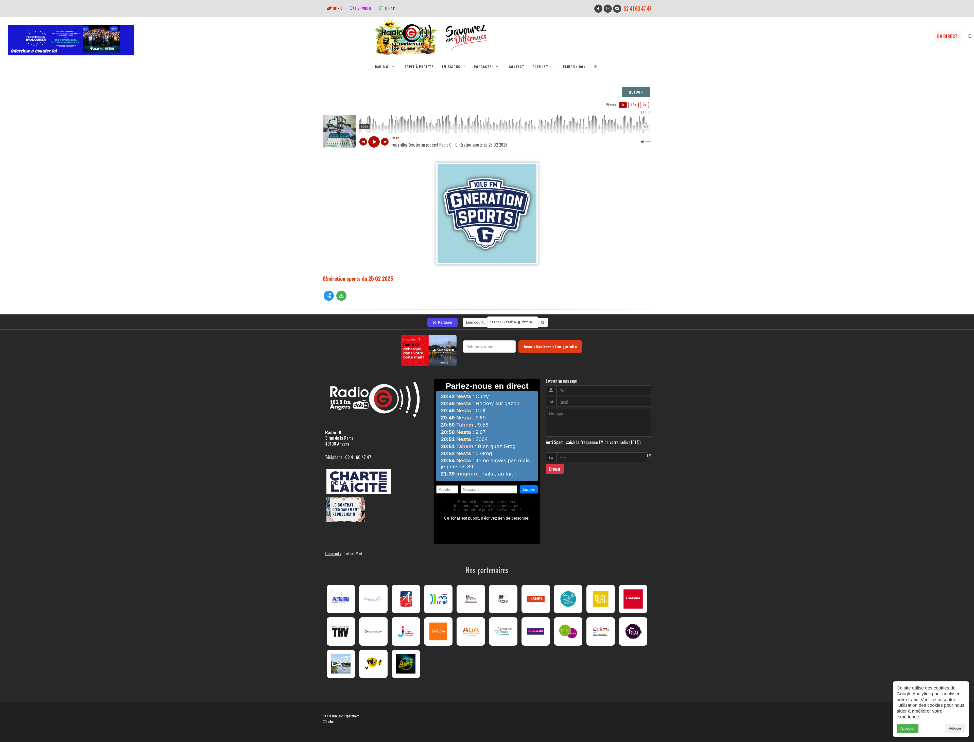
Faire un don (574, 66)
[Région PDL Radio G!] (438, 599)
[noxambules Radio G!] (536, 631)
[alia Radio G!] (471, 631)
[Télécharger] (341, 296)
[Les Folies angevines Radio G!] (633, 631)
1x (623, 104)
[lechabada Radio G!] (633, 599)
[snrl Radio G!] (536, 599)
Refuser (955, 728)
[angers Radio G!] (406, 599)
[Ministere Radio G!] (471, 599)
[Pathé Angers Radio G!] (373, 664)
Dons (337, 8)
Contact (516, 66)
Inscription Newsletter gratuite (550, 346)
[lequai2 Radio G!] (600, 599)
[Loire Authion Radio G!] (341, 664)
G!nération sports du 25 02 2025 (358, 278)
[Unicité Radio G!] (438, 631)
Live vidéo (362, 8)
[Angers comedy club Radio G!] (406, 664)
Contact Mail (352, 554)
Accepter (907, 728)
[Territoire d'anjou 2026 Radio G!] (341, 599)
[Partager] (329, 296)
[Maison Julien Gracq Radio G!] (373, 631)
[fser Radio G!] (503, 599)
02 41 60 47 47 (637, 8)
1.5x (633, 104)
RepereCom (351, 715)
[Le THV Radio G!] (341, 631)
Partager (442, 322)
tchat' (389, 8)
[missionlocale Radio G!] (503, 631)
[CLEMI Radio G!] (600, 631)
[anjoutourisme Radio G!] (568, 631)
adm (330, 721)
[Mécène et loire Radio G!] (373, 599)
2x (644, 104)
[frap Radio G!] (568, 599)
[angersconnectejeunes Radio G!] (406, 631)
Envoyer (555, 469)
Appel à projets (419, 66)
